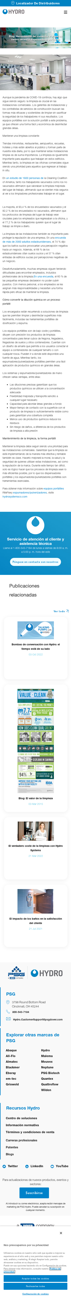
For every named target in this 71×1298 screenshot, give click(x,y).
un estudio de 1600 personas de (25, 178)
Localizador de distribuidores (38, 3)
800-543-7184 (20, 1011)
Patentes (12, 1147)
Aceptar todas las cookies (35, 1278)
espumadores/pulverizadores (30, 492)
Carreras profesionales (21, 1140)
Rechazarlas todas (35, 1286)
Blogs (10, 1154)
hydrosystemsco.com (15, 496)
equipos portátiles (54, 488)
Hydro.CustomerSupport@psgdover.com (38, 1019)
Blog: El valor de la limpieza (36, 798)
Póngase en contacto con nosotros (35, 561)
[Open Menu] (65, 12)
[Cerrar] (61, 1233)
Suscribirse (34, 1193)
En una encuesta (43, 276)
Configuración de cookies (35, 1294)
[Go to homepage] (13, 12)
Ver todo (59, 611)
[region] (35, 1262)
